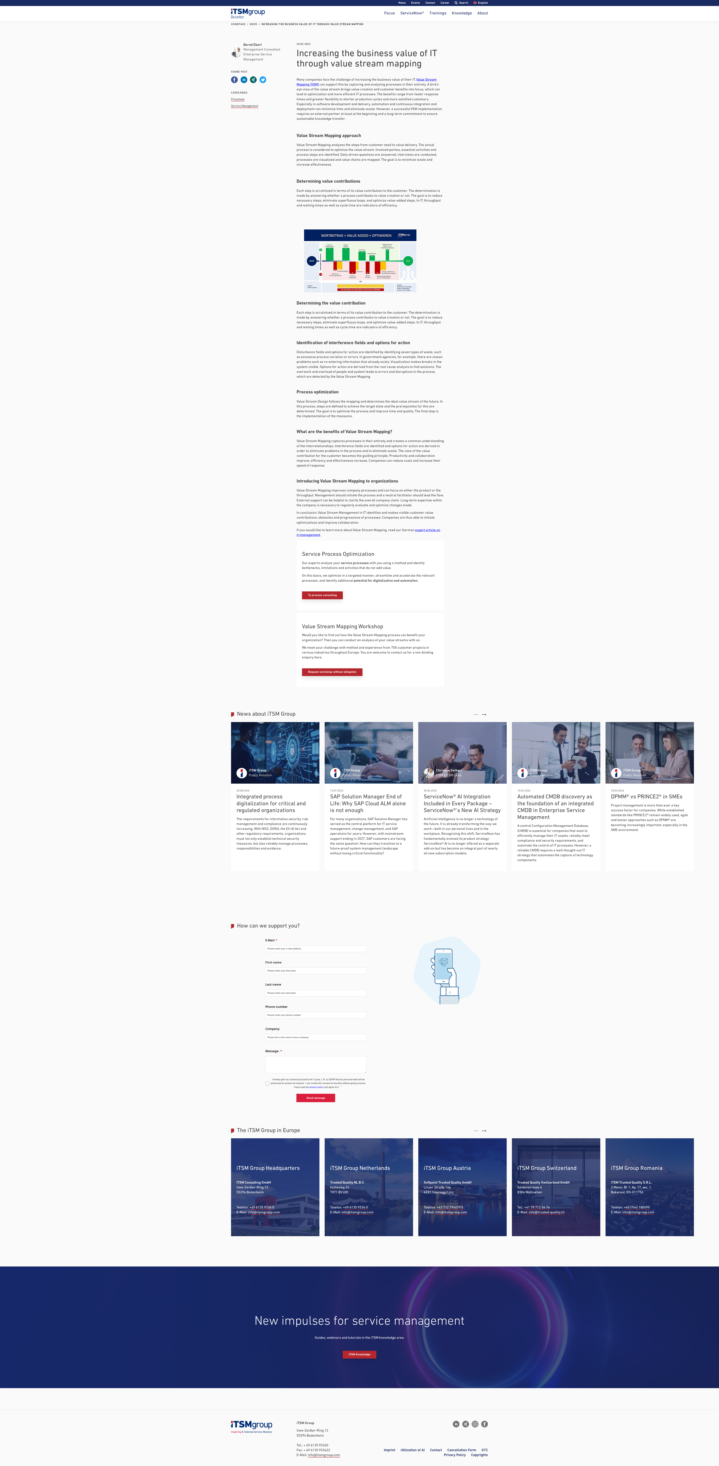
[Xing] (465, 1424)
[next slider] (484, 714)
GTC (485, 1450)
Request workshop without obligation (332, 672)
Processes (238, 99)
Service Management (244, 106)
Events (415, 3)
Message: (272, 1051)
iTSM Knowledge (359, 1355)
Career (445, 3)
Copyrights (479, 1455)
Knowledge (462, 13)
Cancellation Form (461, 1450)
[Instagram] (475, 1424)
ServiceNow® (412, 13)
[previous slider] (476, 714)
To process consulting (322, 595)
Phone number (276, 1007)
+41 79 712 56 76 (537, 1207)
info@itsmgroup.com (264, 1212)
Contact (430, 3)
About (482, 13)
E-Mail (269, 940)
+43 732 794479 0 (450, 1207)
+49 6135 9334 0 (261, 1207)
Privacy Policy (455, 1455)
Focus (389, 13)
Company (272, 1029)
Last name (273, 984)
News (402, 3)
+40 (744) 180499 (637, 1207)
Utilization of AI (413, 1450)
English (483, 3)
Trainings (437, 13)
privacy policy (316, 1087)
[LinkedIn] (456, 1424)
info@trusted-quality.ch (547, 1212)
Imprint (389, 1450)
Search (463, 3)
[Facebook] (484, 1424)
